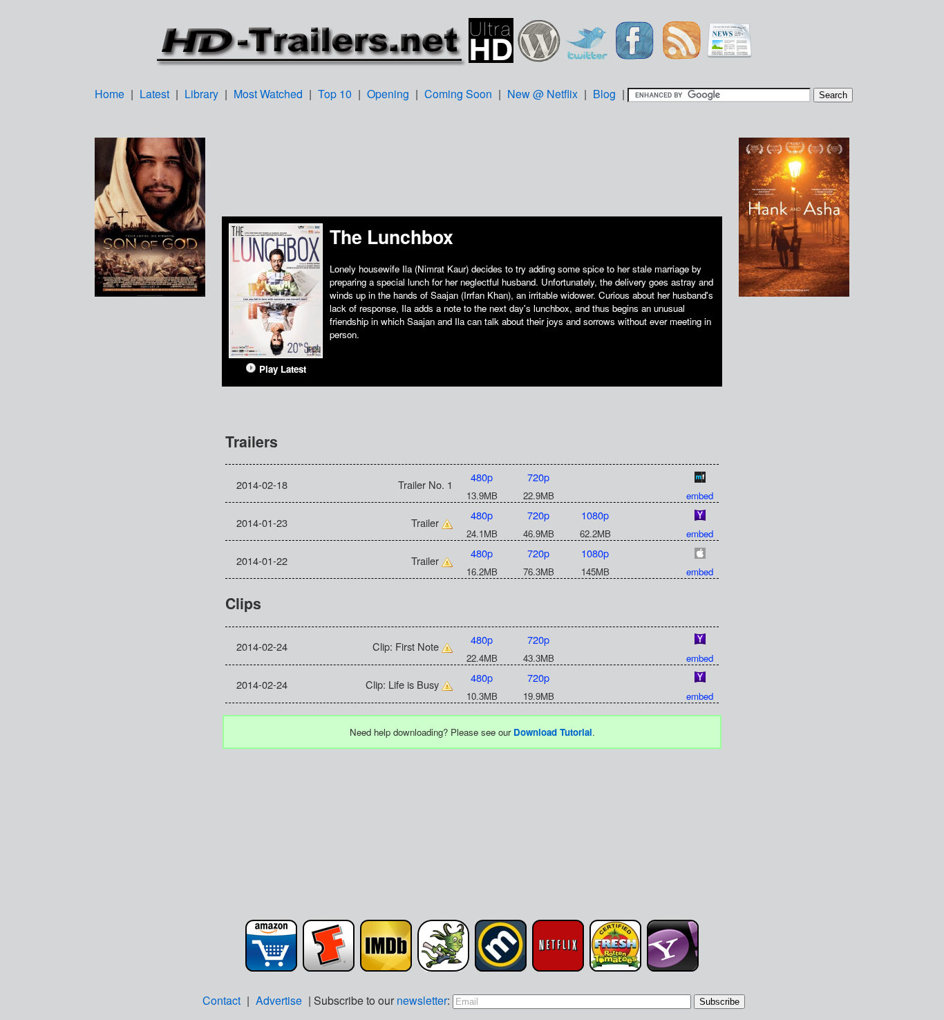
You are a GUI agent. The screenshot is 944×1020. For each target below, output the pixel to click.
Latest (154, 94)
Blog (604, 94)
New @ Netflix (542, 94)
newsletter (422, 1000)
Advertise (279, 1000)
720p (538, 477)
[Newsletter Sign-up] (729, 38)
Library (201, 94)
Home (109, 94)
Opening (388, 94)
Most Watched (268, 94)
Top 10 (335, 94)
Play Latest (281, 368)
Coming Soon (458, 94)
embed (699, 495)
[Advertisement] (150, 517)
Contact (221, 1000)
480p (482, 477)
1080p (595, 515)
